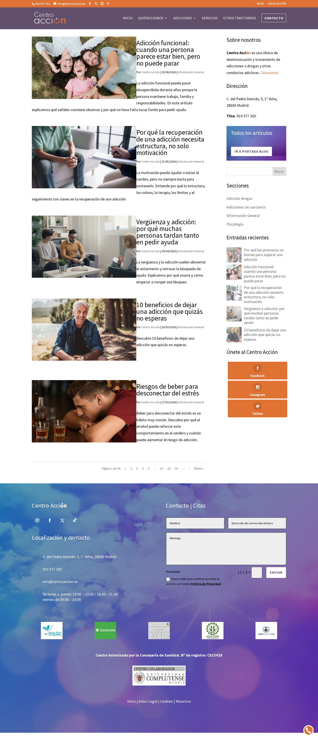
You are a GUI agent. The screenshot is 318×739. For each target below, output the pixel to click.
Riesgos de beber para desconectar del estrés (167, 389)
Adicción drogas (239, 198)
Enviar (276, 572)
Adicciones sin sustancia (245, 207)
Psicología (234, 224)
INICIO (128, 18)
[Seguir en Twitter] (62, 520)
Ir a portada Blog (251, 151)
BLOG (260, 3)
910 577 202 (42, 4)
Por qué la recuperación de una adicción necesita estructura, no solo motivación (170, 142)
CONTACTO (273, 18)
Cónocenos (269, 72)
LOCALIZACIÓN (277, 3)
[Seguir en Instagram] (37, 520)
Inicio (131, 701)
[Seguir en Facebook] (49, 520)
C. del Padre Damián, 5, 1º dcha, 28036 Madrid (79, 556)
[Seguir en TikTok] (74, 520)
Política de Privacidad (206, 584)
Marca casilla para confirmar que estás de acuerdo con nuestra (193, 581)
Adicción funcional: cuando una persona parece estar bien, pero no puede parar (168, 53)
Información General (191, 72)
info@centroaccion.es (60, 581)
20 (168, 468)
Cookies (166, 701)
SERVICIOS (210, 18)
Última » (199, 468)
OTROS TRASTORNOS (239, 18)
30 (176, 468)
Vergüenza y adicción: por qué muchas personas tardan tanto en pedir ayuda (167, 232)
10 (161, 468)
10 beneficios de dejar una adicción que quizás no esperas (169, 311)
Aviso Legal (148, 701)
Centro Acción (150, 72)
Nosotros (183, 701)
